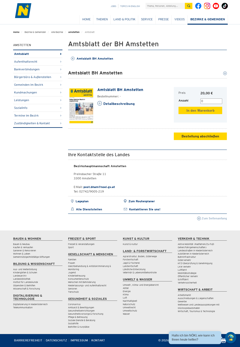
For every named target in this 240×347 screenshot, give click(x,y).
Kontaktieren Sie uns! (144, 209)
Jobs (113, 6)
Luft (125, 297)
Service (147, 19)
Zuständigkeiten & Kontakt (32, 123)
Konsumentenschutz (78, 278)
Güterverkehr (184, 260)
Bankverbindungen (27, 69)
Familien (72, 259)
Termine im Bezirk (26, 115)
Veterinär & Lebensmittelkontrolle (140, 272)
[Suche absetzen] (188, 6)
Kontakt (98, 340)
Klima (125, 294)
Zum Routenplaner (141, 201)
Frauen (71, 262)
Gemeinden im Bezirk (28, 84)
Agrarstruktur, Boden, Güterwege (140, 256)
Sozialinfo (20, 108)
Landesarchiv (20, 275)
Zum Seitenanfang (214, 218)
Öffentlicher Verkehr (188, 276)
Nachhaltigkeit (130, 300)
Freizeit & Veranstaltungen (81, 244)
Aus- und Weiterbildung (25, 269)
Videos (179, 19)
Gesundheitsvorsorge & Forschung (85, 313)
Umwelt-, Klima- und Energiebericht (141, 284)
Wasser (126, 313)
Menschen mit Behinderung (82, 282)
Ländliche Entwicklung (134, 269)
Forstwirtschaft (130, 259)
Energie (126, 291)
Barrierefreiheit (28, 340)
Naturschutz (129, 304)
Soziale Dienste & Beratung (81, 320)
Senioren (72, 288)
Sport (71, 247)
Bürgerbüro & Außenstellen (32, 77)
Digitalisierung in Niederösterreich (30, 304)
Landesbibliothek (21, 278)
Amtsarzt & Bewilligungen (81, 307)
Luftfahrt (182, 269)
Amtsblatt (21, 54)
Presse (163, 19)
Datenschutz (56, 340)
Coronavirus (74, 304)
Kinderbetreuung (76, 275)
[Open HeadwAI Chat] (230, 337)
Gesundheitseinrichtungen (81, 310)
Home (86, 19)
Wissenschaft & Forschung (26, 288)
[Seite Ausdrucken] (223, 342)
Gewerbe (182, 301)
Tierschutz (73, 291)
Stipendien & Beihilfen (24, 285)
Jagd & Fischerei (131, 262)
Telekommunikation (23, 307)
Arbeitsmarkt (184, 295)
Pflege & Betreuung (78, 317)
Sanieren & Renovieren (24, 250)
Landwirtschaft (130, 266)
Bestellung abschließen (200, 136)
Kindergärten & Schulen (25, 272)
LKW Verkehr (184, 266)
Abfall (126, 288)
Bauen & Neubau (21, 244)
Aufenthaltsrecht (25, 61)
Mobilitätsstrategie (187, 273)
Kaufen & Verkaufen (23, 247)
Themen (102, 19)
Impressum (79, 340)
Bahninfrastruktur (187, 256)
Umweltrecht (129, 307)
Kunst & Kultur (130, 244)
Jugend (72, 272)
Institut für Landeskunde (25, 282)
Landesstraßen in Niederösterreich (195, 250)
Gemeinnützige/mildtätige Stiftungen (31, 256)
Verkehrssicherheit (187, 282)
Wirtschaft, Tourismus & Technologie (196, 311)
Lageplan (82, 201)
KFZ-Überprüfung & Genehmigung (195, 263)
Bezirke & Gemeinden (207, 19)
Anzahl (183, 100)
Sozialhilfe (73, 323)
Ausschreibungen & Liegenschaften (196, 298)
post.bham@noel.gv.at (99, 187)
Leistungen (21, 100)
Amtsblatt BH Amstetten (94, 58)
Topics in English (130, 6)
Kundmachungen (25, 92)
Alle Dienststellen (89, 209)
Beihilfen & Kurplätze (78, 326)
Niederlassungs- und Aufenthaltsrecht (87, 285)
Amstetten (74, 32)
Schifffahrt (183, 279)
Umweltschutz (130, 310)
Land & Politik (124, 19)
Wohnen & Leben (21, 253)
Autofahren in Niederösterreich (193, 253)
